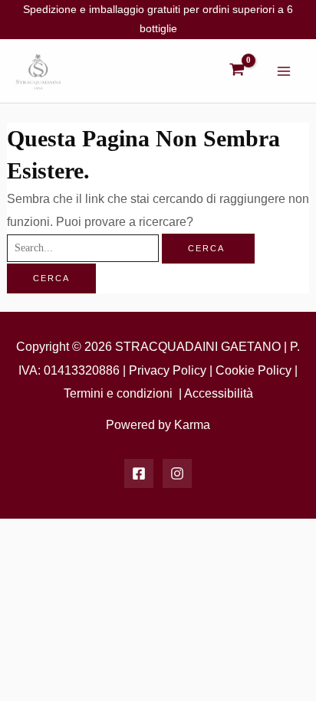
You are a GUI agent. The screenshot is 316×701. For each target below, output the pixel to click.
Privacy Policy (167, 370)
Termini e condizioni (118, 393)
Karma (192, 424)
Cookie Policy (253, 370)
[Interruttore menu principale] (283, 71)
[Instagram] (177, 473)
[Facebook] (138, 473)
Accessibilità (218, 393)
